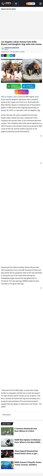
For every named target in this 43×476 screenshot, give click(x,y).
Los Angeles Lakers (11, 97)
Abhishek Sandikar (12, 48)
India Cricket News (8, 9)
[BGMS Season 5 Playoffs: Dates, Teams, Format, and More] (7, 465)
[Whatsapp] (8, 55)
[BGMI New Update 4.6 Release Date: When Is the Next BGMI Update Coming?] (7, 443)
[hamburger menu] (40, 3)
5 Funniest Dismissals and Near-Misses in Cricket (25, 429)
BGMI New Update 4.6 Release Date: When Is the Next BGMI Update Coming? (27, 441)
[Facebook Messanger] (11, 55)
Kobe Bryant (6, 414)
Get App (31, 4)
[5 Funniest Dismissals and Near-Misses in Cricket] (7, 431)
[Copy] (14, 55)
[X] (5, 55)
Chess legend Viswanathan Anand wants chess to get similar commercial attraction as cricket (27, 452)
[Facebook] (2, 55)
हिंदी (16, 4)
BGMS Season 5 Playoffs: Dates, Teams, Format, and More (28, 463)
